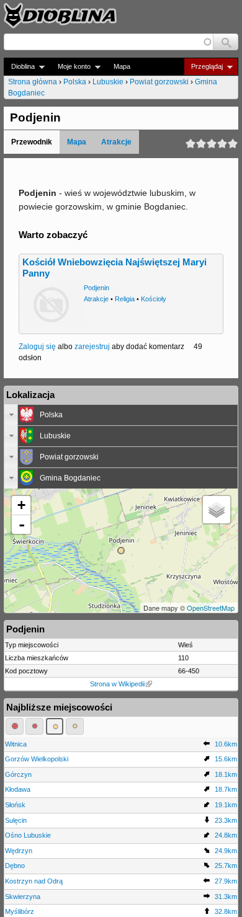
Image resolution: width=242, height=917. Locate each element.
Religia (125, 299)
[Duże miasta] (15, 726)
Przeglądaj (203, 67)
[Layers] (216, 509)
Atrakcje (116, 142)
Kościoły (153, 299)
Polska (74, 82)
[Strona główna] (60, 15)
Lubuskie (107, 82)
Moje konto (70, 67)
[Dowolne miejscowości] (75, 726)
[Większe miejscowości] (55, 726)
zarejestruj (92, 346)
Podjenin (96, 287)
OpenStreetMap (211, 608)
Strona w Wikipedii (117, 684)
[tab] (121, 414)
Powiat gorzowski (159, 82)
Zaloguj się (37, 346)
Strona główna (32, 82)
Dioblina (19, 67)
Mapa (122, 66)
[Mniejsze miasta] (34, 726)
